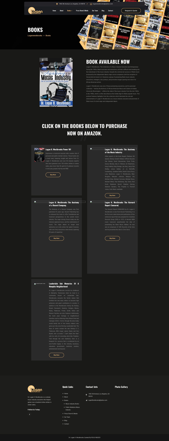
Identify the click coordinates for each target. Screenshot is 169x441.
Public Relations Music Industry (73, 408)
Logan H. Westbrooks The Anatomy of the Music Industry (120, 151)
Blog (103, 10)
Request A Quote (131, 11)
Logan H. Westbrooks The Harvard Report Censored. (120, 204)
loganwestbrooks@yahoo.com (103, 4)
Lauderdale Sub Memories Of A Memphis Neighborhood (64, 285)
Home (54, 10)
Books (69, 10)
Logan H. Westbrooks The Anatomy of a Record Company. (64, 204)
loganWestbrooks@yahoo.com (97, 400)
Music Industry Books (72, 404)
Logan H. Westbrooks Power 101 (58, 149)
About (61, 10)
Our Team (95, 10)
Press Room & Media (82, 10)
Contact (110, 10)
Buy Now (53, 175)
